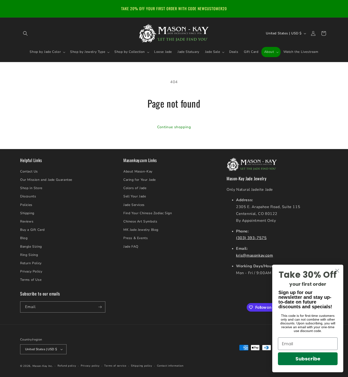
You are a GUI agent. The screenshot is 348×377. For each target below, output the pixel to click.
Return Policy (31, 263)
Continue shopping (174, 127)
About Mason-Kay (137, 171)
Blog (23, 238)
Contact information (170, 366)
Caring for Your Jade (139, 179)
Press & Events (135, 238)
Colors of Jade (134, 188)
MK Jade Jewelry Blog (140, 229)
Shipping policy (141, 366)
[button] (25, 33)
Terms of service (115, 366)
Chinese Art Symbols (140, 221)
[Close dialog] (337, 271)
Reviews (26, 221)
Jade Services (134, 205)
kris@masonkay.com (254, 255)
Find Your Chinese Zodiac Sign (147, 213)
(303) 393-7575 (251, 238)
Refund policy (67, 366)
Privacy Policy (31, 271)
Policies (26, 205)
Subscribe (307, 358)
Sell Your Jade (134, 196)
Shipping (27, 213)
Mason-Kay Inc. (42, 366)
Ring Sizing (29, 255)
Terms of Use (30, 279)
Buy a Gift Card (32, 229)
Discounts (28, 196)
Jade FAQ (130, 246)
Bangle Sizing (31, 246)
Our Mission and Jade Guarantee (46, 179)
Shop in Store (31, 188)
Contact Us (29, 171)
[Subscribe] (100, 307)
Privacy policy (90, 366)
